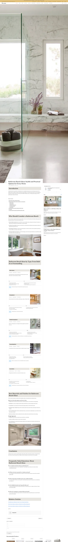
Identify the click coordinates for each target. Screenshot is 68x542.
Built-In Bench (11, 202)
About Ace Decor (34, 1)
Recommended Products (13, 536)
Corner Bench (11, 207)
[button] (19, 3)
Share (9, 508)
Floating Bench (12, 203)
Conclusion (10, 209)
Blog (46, 1)
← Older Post (9, 518)
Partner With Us (42, 1)
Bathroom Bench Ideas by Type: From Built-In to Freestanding (17, 201)
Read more (45, 214)
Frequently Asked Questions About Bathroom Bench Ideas (16, 210)
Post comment (9, 533)
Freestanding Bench (12, 206)
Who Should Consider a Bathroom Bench (14, 200)
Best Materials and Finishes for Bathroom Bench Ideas (16, 208)
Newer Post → (40, 518)
